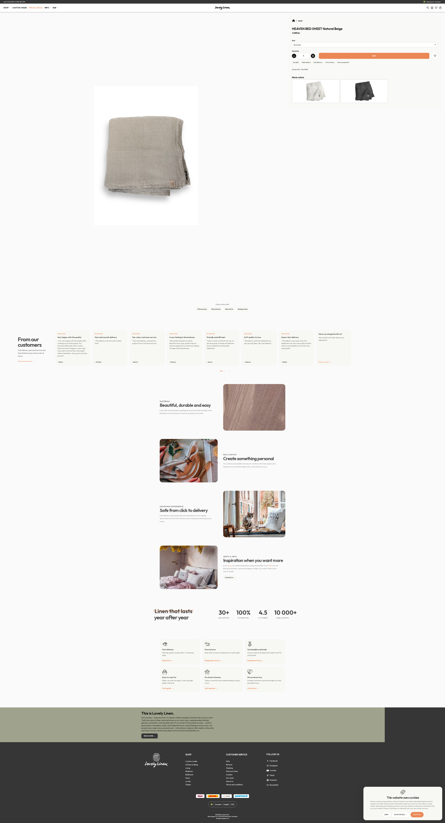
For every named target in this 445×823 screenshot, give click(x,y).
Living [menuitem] (187, 768)
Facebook (274, 761)
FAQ (270, 565)
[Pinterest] (268, 780)
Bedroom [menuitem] (189, 771)
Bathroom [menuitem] (189, 774)
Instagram (274, 765)
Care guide (166, 688)
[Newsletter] (268, 785)
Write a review (324, 362)
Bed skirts (229, 309)
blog (229, 565)
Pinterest (273, 780)
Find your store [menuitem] (232, 771)
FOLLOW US (273, 754)
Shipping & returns (212, 660)
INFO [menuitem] (47, 7)
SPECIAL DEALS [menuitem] (36, 7)
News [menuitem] (187, 778)
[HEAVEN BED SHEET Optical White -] (315, 91)
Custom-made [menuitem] (191, 761)
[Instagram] (268, 766)
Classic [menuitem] (188, 784)
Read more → (149, 736)
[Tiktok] (268, 775)
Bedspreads (243, 309)
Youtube (273, 770)
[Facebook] (268, 761)
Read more (166, 660)
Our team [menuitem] (230, 778)
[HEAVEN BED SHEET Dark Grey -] (364, 91)
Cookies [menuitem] (229, 774)
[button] (436, 8)
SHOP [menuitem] (6, 7)
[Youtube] (268, 770)
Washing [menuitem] (229, 768)
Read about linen (254, 660)
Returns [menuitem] (229, 764)
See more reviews (26, 361)
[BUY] (374, 56)
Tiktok (272, 775)
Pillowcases (202, 309)
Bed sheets (216, 309)
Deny (387, 815)
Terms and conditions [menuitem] (234, 784)
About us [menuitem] (229, 781)
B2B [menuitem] (54, 7)
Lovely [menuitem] (188, 781)
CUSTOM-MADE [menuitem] (19, 7)
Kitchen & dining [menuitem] (191, 764)
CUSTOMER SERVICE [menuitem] (236, 754)
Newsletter (274, 785)
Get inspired (210, 688)
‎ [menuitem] (191, 758)
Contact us (230, 577)
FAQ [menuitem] (228, 761)
